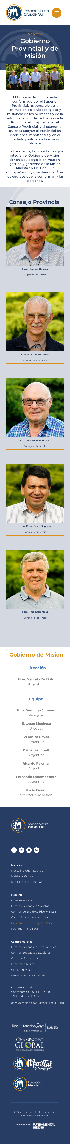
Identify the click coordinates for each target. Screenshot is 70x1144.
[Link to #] (56, 13)
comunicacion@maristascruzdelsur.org (37, 1002)
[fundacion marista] (27, 1077)
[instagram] (21, 850)
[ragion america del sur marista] (35, 1024)
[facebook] (14, 850)
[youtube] (29, 850)
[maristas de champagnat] (32, 1057)
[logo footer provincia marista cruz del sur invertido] (30, 819)
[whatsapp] (36, 850)
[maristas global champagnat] (30, 1037)
